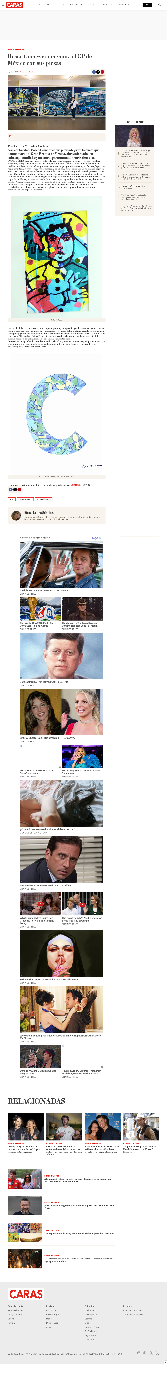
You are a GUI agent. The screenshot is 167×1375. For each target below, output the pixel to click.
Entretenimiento (75, 5)
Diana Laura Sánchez (27, 72)
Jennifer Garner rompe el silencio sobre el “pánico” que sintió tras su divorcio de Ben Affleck (135, 177)
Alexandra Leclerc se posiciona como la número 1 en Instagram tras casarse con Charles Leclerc (77, 1180)
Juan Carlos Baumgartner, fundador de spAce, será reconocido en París (79, 1207)
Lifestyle (39, 5)
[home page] (14, 5)
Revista (147, 5)
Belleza (60, 5)
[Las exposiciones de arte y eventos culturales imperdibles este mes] (25, 1232)
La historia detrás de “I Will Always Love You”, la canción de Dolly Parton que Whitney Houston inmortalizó (135, 154)
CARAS (76, 485)
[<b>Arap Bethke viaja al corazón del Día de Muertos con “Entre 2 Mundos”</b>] (141, 1126)
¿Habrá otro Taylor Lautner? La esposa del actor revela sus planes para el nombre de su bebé (135, 166)
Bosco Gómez (25, 499)
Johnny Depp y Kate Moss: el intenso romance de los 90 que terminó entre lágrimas (24, 1149)
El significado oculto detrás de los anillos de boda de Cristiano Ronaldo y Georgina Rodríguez (102, 1149)
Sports (91, 5)
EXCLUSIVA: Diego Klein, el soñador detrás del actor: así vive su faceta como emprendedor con (64, 1150)
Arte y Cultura (51, 1230)
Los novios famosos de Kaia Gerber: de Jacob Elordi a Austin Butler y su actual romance (136, 208)
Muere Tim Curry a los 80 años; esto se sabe (134, 187)
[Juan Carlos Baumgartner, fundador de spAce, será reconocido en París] (25, 1205)
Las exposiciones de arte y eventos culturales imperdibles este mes (79, 1233)
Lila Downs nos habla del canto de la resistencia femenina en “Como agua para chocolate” (79, 1260)
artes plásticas (43, 499)
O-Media (89, 1306)
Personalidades (106, 5)
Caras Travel (124, 5)
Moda (50, 5)
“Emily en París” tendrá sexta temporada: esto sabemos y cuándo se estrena (133, 197)
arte (12, 499)
